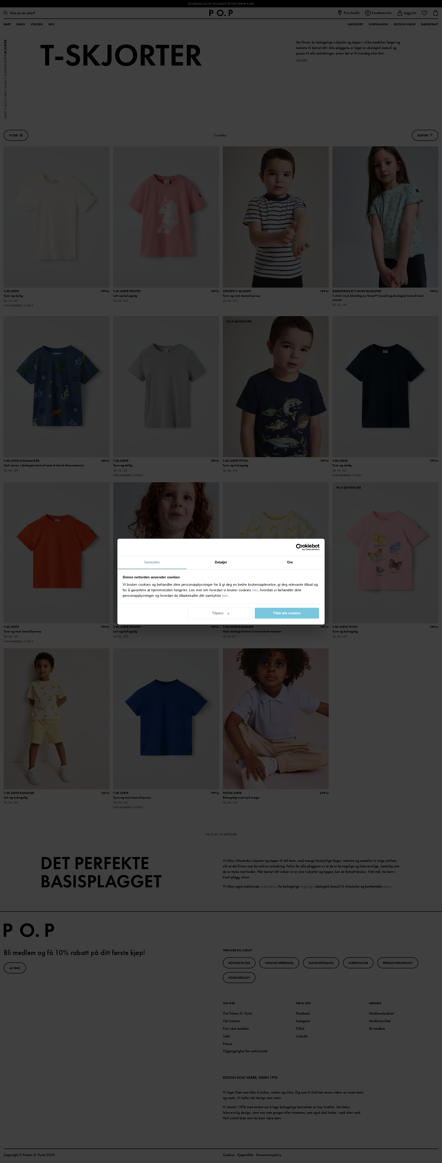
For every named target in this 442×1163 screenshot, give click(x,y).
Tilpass (218, 613)
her (255, 590)
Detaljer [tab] (221, 562)
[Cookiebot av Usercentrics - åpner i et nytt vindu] (299, 547)
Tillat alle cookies (287, 613)
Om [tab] (290, 562)
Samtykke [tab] (152, 562)
